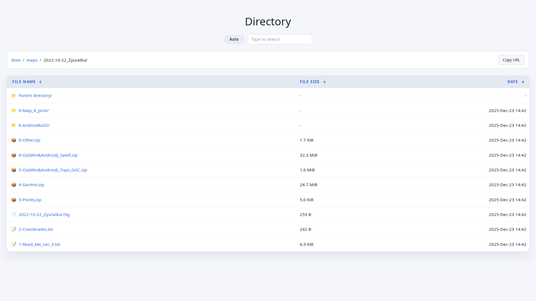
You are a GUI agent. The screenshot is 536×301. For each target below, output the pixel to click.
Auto (234, 39)
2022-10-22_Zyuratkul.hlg (44, 214)
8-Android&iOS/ (34, 125)
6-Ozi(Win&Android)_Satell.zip (48, 155)
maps (32, 60)
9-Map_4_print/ (34, 110)
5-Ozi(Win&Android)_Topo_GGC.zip (53, 170)
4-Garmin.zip (31, 184)
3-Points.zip (30, 199)
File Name (24, 81)
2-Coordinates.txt (36, 229)
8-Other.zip (29, 140)
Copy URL (511, 59)
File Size (310, 81)
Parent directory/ (35, 95)
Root (15, 60)
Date (513, 81)
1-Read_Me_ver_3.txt (39, 244)
